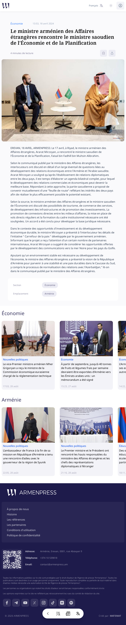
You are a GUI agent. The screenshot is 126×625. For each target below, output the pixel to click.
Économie (50, 285)
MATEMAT (115, 615)
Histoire (12, 514)
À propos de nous (18, 509)
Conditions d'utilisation (21, 530)
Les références (16, 519)
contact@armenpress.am (54, 564)
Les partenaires (16, 525)
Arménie (49, 293)
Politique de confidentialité (23, 535)
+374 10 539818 (48, 557)
